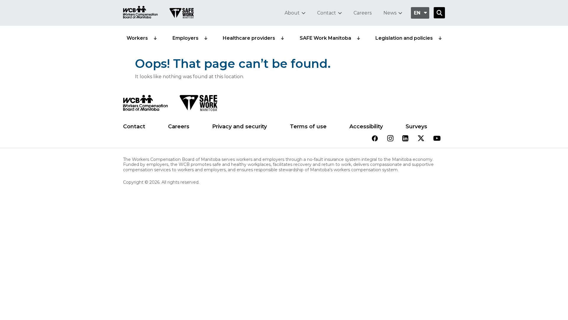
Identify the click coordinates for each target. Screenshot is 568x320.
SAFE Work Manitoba (325, 38)
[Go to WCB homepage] (140, 13)
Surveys (416, 126)
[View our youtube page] (436, 139)
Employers (185, 38)
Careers (363, 13)
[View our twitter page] (421, 139)
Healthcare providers (249, 38)
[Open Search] (439, 12)
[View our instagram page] (390, 139)
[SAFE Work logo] (198, 105)
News (389, 13)
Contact (326, 13)
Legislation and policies (404, 38)
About (292, 13)
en (417, 13)
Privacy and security (239, 126)
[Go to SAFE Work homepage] (182, 14)
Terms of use (308, 126)
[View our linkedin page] (405, 139)
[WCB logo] (145, 105)
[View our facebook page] (374, 139)
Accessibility (366, 126)
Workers (137, 38)
